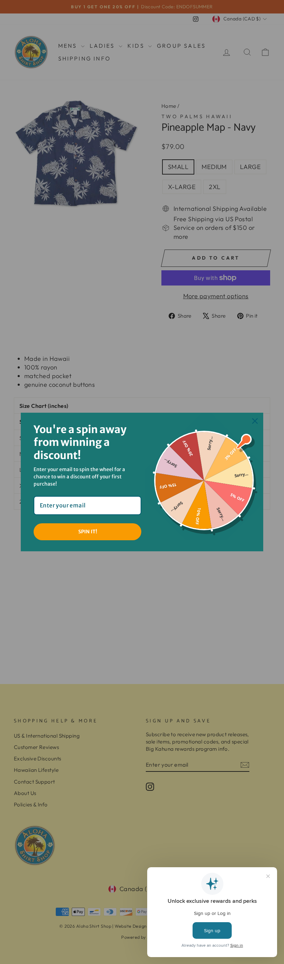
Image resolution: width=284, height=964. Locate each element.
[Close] (255, 421)
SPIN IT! (87, 531)
